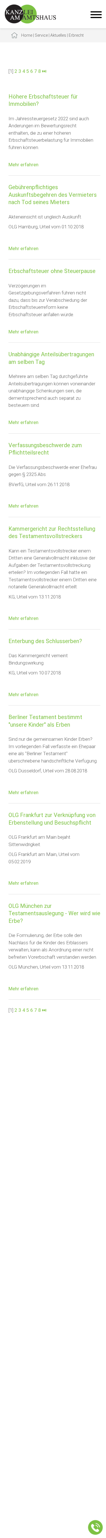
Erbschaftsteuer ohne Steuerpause (52, 271)
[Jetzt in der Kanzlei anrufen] (95, 1527)
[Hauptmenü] (96, 15)
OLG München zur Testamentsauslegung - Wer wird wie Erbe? (54, 913)
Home (26, 35)
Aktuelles (58, 35)
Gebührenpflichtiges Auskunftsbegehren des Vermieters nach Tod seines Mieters (52, 195)
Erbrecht (76, 35)
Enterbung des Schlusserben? (45, 641)
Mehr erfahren (23, 164)
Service (41, 35)
